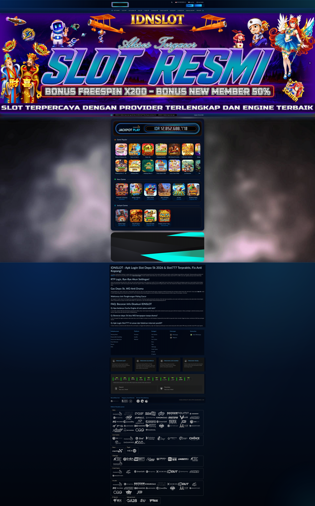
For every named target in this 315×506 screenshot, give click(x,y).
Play (136, 130)
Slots (123, 10)
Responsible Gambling (116, 337)
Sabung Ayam (189, 10)
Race (139, 10)
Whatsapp (175, 334)
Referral (136, 339)
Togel (146, 10)
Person (112, 344)
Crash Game (163, 10)
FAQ (112, 346)
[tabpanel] (157, 63)
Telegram (175, 337)
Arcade (172, 10)
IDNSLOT (113, 275)
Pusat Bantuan (114, 342)
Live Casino (132, 10)
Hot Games (117, 10)
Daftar (198, 5)
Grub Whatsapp (197, 334)
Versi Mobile (200, 2)
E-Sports (180, 10)
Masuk (190, 5)
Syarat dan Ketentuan (116, 339)
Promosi (199, 10)
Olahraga (154, 10)
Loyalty (136, 337)
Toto (152, 344)
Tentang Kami (114, 334)
